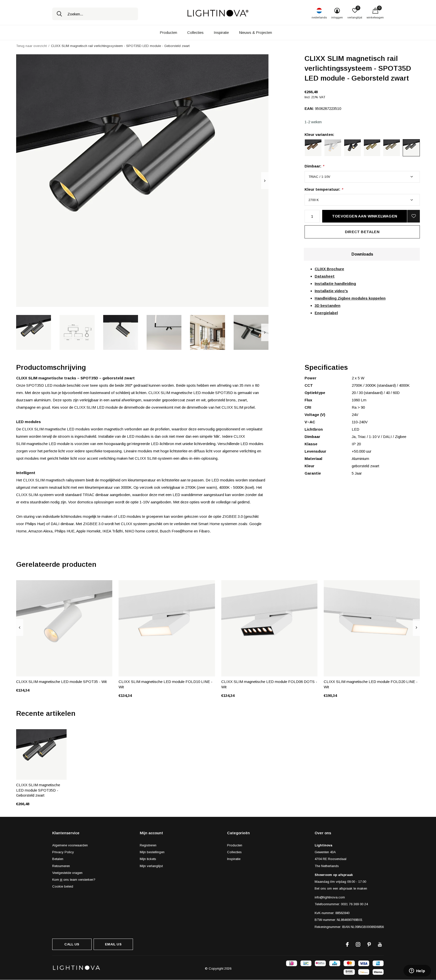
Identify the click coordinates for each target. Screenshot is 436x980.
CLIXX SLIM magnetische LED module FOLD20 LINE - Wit (371, 684)
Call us (71, 944)
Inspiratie (221, 32)
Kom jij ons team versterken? (73, 879)
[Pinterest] (369, 944)
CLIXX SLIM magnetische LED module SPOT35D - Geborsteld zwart (38, 790)
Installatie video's (331, 291)
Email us (113, 944)
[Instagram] (358, 944)
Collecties (195, 32)
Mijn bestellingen (152, 852)
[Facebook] (347, 944)
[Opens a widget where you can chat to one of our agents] (417, 971)
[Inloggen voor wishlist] (413, 216)
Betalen (57, 859)
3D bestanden (327, 305)
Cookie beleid (62, 886)
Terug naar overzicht (31, 46)
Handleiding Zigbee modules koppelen (350, 298)
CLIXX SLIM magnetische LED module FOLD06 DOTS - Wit (269, 684)
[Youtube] (380, 944)
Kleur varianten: (319, 134)
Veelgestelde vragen (67, 873)
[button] (33, 332)
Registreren (148, 845)
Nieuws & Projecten (255, 32)
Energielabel (326, 313)
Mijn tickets (148, 859)
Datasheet (325, 276)
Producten (168, 32)
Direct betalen (362, 232)
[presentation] (264, 180)
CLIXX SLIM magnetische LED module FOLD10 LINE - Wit (165, 684)
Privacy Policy (63, 852)
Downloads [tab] (362, 254)
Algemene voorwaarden (70, 845)
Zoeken (59, 14)
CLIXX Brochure (329, 269)
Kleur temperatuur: (324, 189)
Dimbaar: (314, 166)
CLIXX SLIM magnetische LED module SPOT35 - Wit (61, 681)
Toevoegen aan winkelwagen (364, 216)
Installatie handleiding (335, 283)
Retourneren (61, 866)
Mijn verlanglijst (151, 866)
